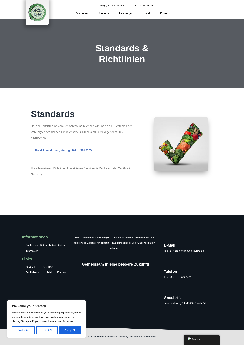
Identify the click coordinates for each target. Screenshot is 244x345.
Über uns (103, 13)
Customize (23, 330)
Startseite (82, 13)
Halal (147, 13)
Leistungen (126, 13)
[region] (46, 319)
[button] (212, 9)
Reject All (47, 330)
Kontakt (165, 13)
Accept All (69, 330)
